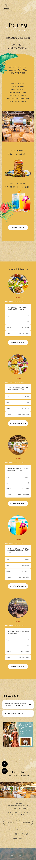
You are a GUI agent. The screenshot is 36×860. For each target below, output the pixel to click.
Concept (12, 829)
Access (24, 829)
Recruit (10, 834)
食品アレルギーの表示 (21, 834)
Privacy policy (18, 838)
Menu (18, 829)
